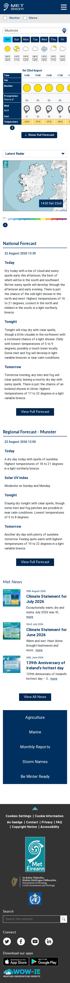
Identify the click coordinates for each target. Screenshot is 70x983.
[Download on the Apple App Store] (16, 961)
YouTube (35, 941)
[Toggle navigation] (64, 7)
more (29, 617)
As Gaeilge (15, 822)
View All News (35, 697)
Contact (32, 822)
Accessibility (49, 827)
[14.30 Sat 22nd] (35, 185)
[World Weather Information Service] (35, 898)
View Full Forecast (35, 412)
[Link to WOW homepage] (22, 973)
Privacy (47, 822)
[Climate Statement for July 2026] (11, 597)
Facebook (21, 941)
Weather (12, 17)
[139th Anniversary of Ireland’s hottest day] (11, 664)
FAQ (59, 822)
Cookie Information (49, 816)
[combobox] (35, 31)
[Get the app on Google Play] (44, 961)
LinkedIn (49, 941)
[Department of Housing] (35, 882)
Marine (31, 17)
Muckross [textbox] (11, 30)
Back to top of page (35, 808)
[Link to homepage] (35, 854)
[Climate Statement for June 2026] (11, 631)
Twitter (7, 941)
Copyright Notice (24, 827)
